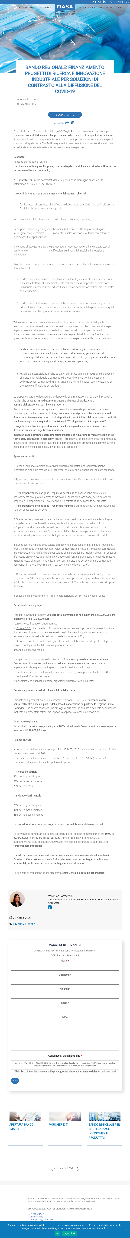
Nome (65, 960)
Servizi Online (105, 8)
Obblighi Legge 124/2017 (41, 1219)
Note (65, 1017)
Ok (57, 1233)
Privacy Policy (36, 1213)
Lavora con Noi (87, 8)
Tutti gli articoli (63, 1167)
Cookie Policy (36, 1216)
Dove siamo (45, 8)
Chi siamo (23, 8)
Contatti (119, 8)
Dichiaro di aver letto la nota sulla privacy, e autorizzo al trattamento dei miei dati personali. (66, 1071)
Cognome (65, 974)
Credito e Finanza (24, 924)
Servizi (33, 8)
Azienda (65, 988)
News (98, 2)
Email (65, 1002)
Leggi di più (69, 1233)
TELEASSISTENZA (121, 2)
